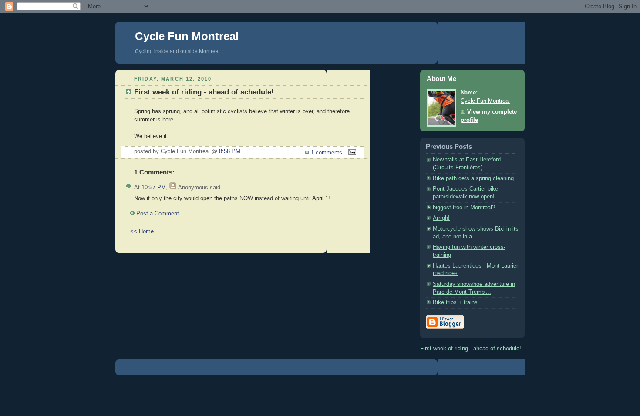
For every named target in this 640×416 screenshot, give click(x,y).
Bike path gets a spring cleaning (473, 178)
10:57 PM (153, 188)
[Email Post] (351, 153)
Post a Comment (157, 214)
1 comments (326, 153)
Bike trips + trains (455, 302)
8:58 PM (229, 151)
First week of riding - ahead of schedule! (470, 349)
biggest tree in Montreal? (464, 208)
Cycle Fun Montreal (187, 36)
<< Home (142, 231)
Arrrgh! (441, 218)
